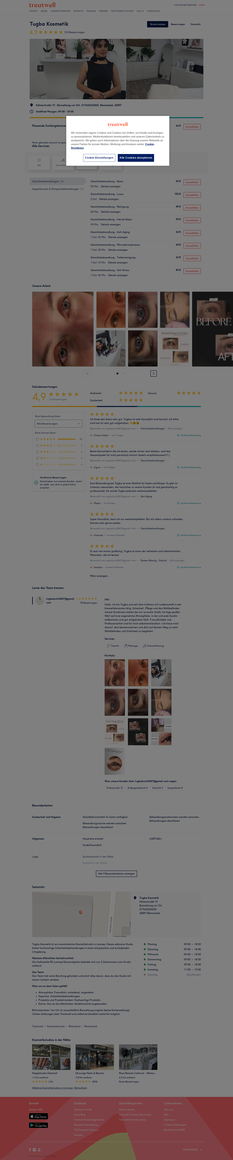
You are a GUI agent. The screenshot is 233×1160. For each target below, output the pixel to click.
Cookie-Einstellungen (99, 157)
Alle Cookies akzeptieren (136, 157)
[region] (117, 141)
